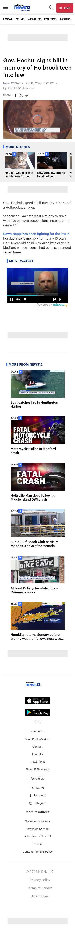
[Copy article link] (26, 95)
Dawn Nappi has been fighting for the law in (36, 234)
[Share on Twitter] (21, 95)
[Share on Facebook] (15, 95)
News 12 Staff (12, 83)
